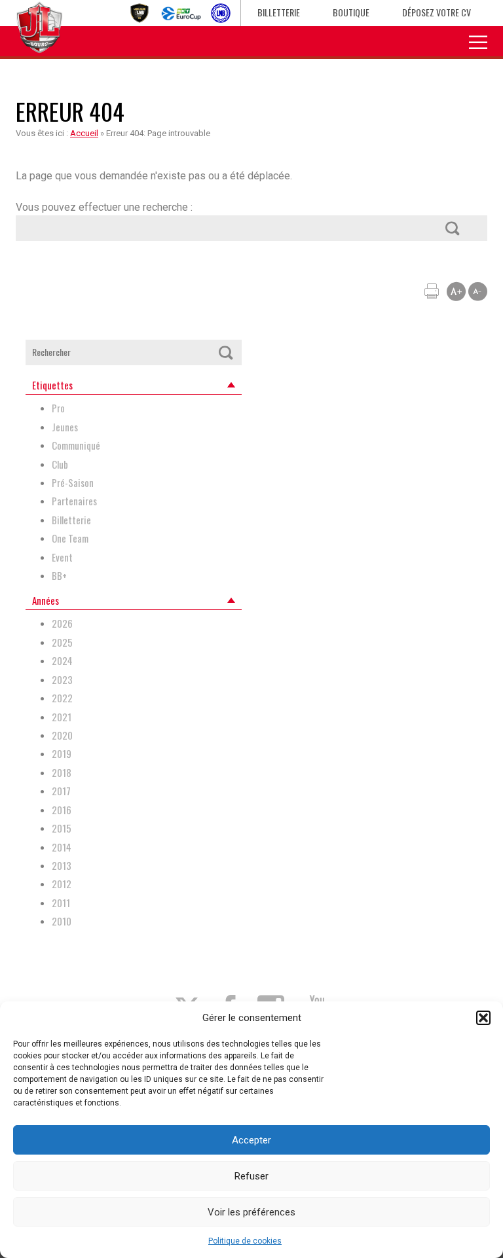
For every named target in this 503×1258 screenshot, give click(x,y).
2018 (61, 773)
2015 (61, 828)
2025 (62, 642)
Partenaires (74, 501)
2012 (61, 884)
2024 (62, 661)
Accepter (251, 1140)
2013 (61, 865)
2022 (62, 698)
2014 (61, 847)
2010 (61, 921)
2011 (61, 903)
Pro (58, 408)
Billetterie (278, 12)
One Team (70, 538)
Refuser (251, 1176)
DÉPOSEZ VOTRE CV (436, 12)
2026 (62, 623)
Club (60, 464)
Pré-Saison (73, 483)
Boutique (351, 12)
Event (62, 557)
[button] (483, 1017)
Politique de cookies (245, 1241)
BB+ (59, 576)
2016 (61, 810)
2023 (62, 680)
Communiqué (76, 445)
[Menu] (478, 41)
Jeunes (65, 427)
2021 (61, 717)
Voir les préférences (251, 1212)
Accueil (84, 133)
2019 (61, 754)
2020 (62, 735)
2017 (61, 791)
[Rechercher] (452, 228)
